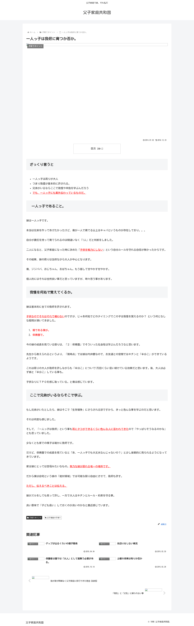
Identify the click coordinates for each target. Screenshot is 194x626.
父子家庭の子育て (54, 517)
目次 (93, 148)
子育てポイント (35, 517)
